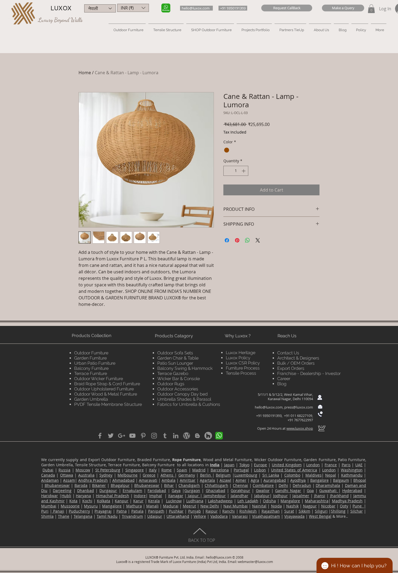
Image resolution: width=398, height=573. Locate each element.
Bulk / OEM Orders (296, 363)
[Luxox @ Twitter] (111, 435)
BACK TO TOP (201, 540)
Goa (310, 490)
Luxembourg (245, 475)
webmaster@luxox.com (255, 561)
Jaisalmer (300, 495)
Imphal (155, 495)
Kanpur (121, 500)
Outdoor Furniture (91, 352)
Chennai (240, 485)
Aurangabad (274, 480)
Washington (352, 469)
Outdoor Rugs (170, 383)
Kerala (154, 500)
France (331, 464)
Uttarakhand (178, 516)
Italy (152, 469)
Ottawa (66, 475)
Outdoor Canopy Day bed (182, 394)
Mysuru (91, 506)
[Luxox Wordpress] (186, 435)
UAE (359, 464)
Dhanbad (85, 490)
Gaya (176, 490)
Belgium (223, 475)
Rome (166, 469)
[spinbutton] (236, 171)
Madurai (170, 506)
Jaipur (193, 495)
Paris (346, 464)
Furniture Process (243, 368)
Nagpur (310, 506)
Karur (138, 500)
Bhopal (359, 480)
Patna (121, 511)
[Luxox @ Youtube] (132, 435)
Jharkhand (339, 495)
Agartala (207, 480)
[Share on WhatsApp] (247, 240)
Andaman (50, 480)
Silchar (356, 511)
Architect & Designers (298, 358)
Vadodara (219, 516)
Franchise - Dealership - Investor (309, 373)
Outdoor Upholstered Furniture (104, 388)
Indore (140, 495)
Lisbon (260, 469)
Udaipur (154, 516)
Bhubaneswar (57, 485)
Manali (152, 506)
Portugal (241, 469)
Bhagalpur (120, 485)
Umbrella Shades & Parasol (184, 399)
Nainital (259, 506)
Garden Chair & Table (177, 358)
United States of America (294, 469)
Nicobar (328, 506)
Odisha (269, 500)
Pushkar (176, 511)
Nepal (330, 475)
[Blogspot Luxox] (197, 435)
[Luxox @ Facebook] (100, 435)
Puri (44, 511)
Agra (255, 480)
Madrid (198, 469)
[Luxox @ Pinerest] (143, 435)
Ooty (344, 506)
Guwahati (328, 490)
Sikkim (304, 511)
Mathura (134, 506)
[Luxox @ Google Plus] (121, 435)
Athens (168, 475)
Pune (358, 506)
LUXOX (61, 8)
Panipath (156, 511)
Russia (64, 469)
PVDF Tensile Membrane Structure (108, 404)
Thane (63, 516)
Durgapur (108, 490)
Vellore (200, 516)
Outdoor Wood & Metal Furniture (105, 394)
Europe (260, 464)
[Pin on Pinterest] (237, 240)
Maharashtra (316, 500)
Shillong (338, 511)
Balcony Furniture (91, 368)
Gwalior (263, 490)
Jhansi (319, 495)
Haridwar (49, 495)
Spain (182, 469)
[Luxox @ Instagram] (154, 435)
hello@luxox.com (269, 407)
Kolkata (103, 500)
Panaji (58, 511)
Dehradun (302, 485)
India (214, 464)
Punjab (194, 511)
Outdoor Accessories (177, 388)
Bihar (169, 485)
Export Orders (290, 368)
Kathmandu (352, 475)
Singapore (134, 469)
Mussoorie (70, 506)
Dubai (48, 469)
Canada (48, 475)
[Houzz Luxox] (208, 435)
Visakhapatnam (266, 516)
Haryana (83, 495)
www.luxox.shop (299, 428)
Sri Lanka (270, 475)
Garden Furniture (90, 358)
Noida (276, 506)
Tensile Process (241, 373)
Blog (281, 383)
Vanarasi (240, 516)
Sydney (105, 475)
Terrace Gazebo (172, 373)
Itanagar (175, 495)
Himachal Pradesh (112, 495)
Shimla (47, 516)
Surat (289, 511)
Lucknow (174, 500)
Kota (73, 500)
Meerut (189, 506)
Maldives (313, 475)
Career (283, 378)
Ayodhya (298, 480)
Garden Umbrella (91, 399)
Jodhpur (280, 495)
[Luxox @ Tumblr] (165, 435)
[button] (286, 8)
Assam (69, 480)
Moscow (83, 469)
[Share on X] (258, 240)
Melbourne (128, 475)
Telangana (83, 516)
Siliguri (321, 511)
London (313, 464)
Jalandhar (239, 495)
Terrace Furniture (90, 373)
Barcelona (220, 469)
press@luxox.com (298, 407)
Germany (186, 475)
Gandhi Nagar (288, 490)
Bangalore (319, 480)
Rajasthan (271, 511)
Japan (229, 464)
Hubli (66, 495)
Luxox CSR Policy (243, 362)
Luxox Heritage (240, 352)
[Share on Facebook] (227, 240)
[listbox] (133, 8)
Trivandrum (132, 516)
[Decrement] (227, 171)
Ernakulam (132, 490)
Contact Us (288, 352)
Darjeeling (62, 490)
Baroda (80, 485)
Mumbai (48, 506)
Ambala (168, 480)
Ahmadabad (123, 480)
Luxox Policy (238, 357)
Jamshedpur (214, 495)
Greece (149, 475)
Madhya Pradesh (347, 500)
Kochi (87, 500)
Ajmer (241, 480)
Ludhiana (194, 500)
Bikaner (99, 485)
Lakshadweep (220, 500)
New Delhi (209, 506)
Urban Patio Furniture (94, 363)
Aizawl (225, 480)
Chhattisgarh (216, 485)
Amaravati (148, 480)
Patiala (137, 511)
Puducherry (79, 511)
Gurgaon (192, 490)
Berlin (206, 475)
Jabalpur (262, 495)
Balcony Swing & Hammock (185, 368)
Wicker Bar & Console (178, 378)
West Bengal (320, 516)
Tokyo (244, 464)
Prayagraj (103, 511)
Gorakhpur (240, 490)
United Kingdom (287, 464)
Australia (86, 475)
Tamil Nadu (107, 516)
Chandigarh (189, 485)
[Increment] (244, 171)
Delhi (283, 485)
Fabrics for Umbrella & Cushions (188, 404)
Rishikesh (248, 511)
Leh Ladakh (247, 500)
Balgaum (341, 480)
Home (85, 73)
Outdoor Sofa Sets (175, 352)
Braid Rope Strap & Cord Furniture (107, 383)
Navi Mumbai (235, 506)
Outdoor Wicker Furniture (98, 378)
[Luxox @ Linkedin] (176, 435)
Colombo (292, 475)
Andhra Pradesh (93, 480)
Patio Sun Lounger (175, 363)
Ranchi (228, 511)
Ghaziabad (215, 490)
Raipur (211, 511)
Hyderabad (352, 490)
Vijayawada (294, 516)
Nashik (292, 506)
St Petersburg (107, 469)
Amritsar (187, 480)
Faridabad (157, 490)
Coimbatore (263, 485)
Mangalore (290, 500)
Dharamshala (328, 485)
